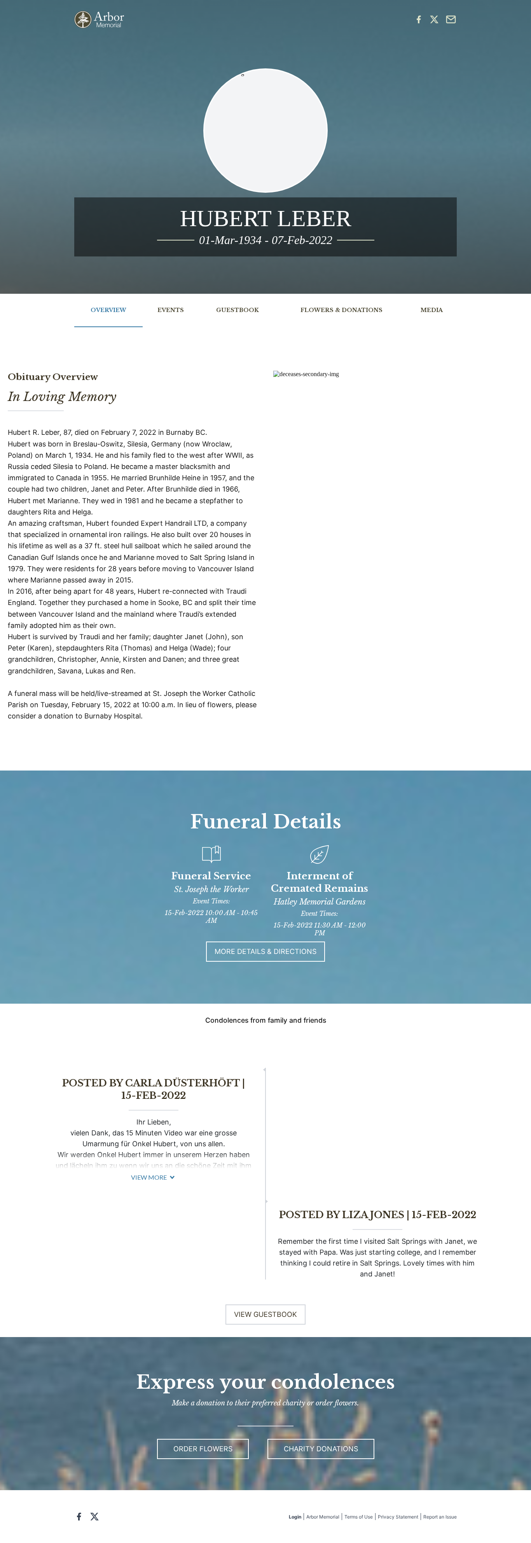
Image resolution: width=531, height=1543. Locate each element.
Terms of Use (358, 1517)
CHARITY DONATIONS (321, 1449)
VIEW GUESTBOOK (265, 1314)
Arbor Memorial (322, 1517)
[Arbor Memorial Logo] (99, 19)
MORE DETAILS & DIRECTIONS (265, 951)
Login (295, 1517)
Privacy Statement (398, 1517)
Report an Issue (440, 1517)
